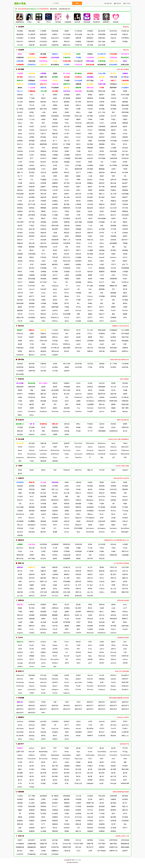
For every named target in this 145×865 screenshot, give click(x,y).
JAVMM (31, 137)
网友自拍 (20, 615)
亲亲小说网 (66, 592)
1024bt (66, 748)
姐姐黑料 (55, 172)
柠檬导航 (43, 363)
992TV (102, 321)
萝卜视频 (90, 285)
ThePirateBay (90, 755)
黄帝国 (102, 151)
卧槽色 (90, 303)
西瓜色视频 (31, 278)
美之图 (55, 618)
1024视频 (102, 296)
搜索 (77, 3)
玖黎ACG (78, 500)
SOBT (102, 758)
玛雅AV (125, 119)
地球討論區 (113, 347)
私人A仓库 (113, 208)
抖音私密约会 (43, 61)
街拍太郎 (20, 618)
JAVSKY (101, 663)
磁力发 (43, 766)
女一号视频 (66, 144)
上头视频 (113, 147)
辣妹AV (113, 197)
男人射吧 (78, 101)
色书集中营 (66, 567)
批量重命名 (54, 850)
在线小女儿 (43, 84)
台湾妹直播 (19, 61)
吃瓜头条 (113, 544)
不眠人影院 (101, 796)
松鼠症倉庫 (101, 521)
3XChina (31, 261)
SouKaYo (67, 728)
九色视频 (66, 155)
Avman (90, 751)
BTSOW (125, 748)
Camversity (66, 450)
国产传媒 (101, 186)
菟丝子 (55, 762)
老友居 (113, 427)
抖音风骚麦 (66, 581)
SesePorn (113, 321)
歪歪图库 (78, 611)
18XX (31, 123)
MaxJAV (31, 728)
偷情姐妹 (101, 190)
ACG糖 (113, 517)
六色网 (20, 622)
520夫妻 (66, 431)
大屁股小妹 (54, 84)
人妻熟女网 (113, 126)
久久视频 (55, 215)
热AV (43, 123)
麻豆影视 (55, 222)
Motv (43, 285)
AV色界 (31, 126)
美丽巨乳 (125, 225)
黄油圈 (55, 532)
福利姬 (113, 604)
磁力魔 (90, 776)
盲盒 (125, 824)
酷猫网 (55, 169)
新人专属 (113, 193)
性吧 (66, 333)
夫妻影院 (113, 799)
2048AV (55, 80)
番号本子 (101, 732)
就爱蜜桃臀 (113, 278)
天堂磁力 (90, 766)
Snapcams (101, 447)
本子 (55, 528)
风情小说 (113, 578)
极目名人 (43, 165)
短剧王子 (101, 314)
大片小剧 (78, 796)
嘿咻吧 (43, 211)
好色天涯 (101, 383)
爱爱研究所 (66, 208)
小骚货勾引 (19, 84)
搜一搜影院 (54, 796)
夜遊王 (67, 337)
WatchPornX (102, 686)
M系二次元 (55, 489)
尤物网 (43, 300)
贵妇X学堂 (90, 101)
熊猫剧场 (55, 824)
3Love (55, 293)
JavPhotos (66, 633)
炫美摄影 (31, 615)
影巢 (66, 820)
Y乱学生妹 (78, 123)
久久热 (90, 243)
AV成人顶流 (78, 116)
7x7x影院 (67, 80)
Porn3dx (66, 528)
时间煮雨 (101, 390)
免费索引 (43, 116)
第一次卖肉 (66, 73)
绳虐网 (43, 390)
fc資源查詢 (54, 721)
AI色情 (102, 176)
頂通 (125, 493)
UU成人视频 (101, 73)
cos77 (125, 608)
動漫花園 (43, 496)
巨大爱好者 (125, 397)
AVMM (90, 162)
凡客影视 (43, 820)
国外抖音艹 (125, 239)
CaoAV (102, 344)
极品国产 (125, 183)
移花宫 (102, 762)
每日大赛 (66, 126)
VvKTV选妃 (90, 80)
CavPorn (31, 310)
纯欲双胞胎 (78, 91)
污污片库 (20, 45)
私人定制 (20, 101)
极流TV (43, 827)
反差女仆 (90, 229)
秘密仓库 (20, 158)
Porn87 (113, 310)
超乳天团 (78, 193)
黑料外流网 (101, 91)
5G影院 (20, 296)
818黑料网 (78, 551)
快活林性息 (43, 424)
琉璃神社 (113, 521)
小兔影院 (78, 803)
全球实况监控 (125, 840)
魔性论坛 (31, 355)
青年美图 (113, 625)
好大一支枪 (101, 112)
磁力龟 (78, 776)
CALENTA (55, 682)
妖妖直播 (66, 408)
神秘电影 (31, 282)
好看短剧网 (113, 796)
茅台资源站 (101, 827)
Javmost (113, 663)
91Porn (90, 247)
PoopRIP (90, 411)
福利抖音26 (31, 712)
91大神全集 (78, 31)
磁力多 (102, 776)
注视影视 (66, 806)
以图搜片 (55, 34)
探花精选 (90, 73)
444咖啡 (31, 656)
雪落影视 (55, 820)
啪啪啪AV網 (78, 169)
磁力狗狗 (55, 776)
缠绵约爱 (20, 567)
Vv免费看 (43, 31)
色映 (113, 303)
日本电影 (78, 321)
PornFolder (31, 285)
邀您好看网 (66, 347)
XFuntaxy (90, 689)
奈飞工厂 (55, 806)
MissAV (78, 642)
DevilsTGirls (101, 408)
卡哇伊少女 (19, 642)
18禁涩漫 (32, 489)
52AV (125, 344)
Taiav (90, 289)
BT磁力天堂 (78, 783)
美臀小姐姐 (90, 87)
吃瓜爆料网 (54, 544)
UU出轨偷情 (78, 80)
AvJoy (78, 285)
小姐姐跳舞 (125, 555)
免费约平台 (66, 84)
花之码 (67, 739)
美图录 (43, 618)
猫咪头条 (113, 172)
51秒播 (102, 87)
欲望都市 (55, 109)
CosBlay (31, 633)
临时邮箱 (90, 840)
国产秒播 (90, 45)
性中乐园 (125, 208)
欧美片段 (90, 679)
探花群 (32, 112)
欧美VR (78, 675)
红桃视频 (20, 275)
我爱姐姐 (43, 151)
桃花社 (125, 622)
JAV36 (20, 649)
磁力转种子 (31, 840)
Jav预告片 (20, 652)
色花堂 (78, 333)
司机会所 (101, 558)
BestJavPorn (55, 659)
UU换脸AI (90, 31)
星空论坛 (101, 500)
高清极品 (55, 201)
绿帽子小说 (43, 581)
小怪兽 (32, 147)
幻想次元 (125, 521)
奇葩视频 (66, 162)
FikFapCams (102, 443)
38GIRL (102, 310)
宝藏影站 (101, 147)
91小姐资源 (31, 38)
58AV (113, 176)
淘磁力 (20, 769)
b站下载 (54, 843)
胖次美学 (43, 162)
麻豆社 (32, 340)
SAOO (78, 140)
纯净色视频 (101, 140)
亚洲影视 (20, 204)
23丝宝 (20, 289)
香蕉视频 (113, 225)
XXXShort (113, 675)
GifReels (125, 611)
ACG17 (113, 532)
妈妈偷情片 (90, 38)
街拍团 (90, 615)
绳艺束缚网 (54, 390)
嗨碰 (113, 314)
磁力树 (113, 748)
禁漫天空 (90, 493)
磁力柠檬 (43, 773)
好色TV (20, 268)
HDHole (66, 686)
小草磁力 (43, 769)
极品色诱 (90, 208)
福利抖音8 (55, 705)
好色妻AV (55, 732)
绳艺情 (90, 390)
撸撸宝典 (55, 133)
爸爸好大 (20, 239)
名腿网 (78, 401)
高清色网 (43, 239)
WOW (101, 682)
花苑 (113, 247)
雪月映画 (101, 625)
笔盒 (125, 247)
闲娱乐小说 (113, 571)
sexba (43, 176)
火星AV (113, 169)
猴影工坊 (78, 831)
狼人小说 (113, 588)
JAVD (101, 725)
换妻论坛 (31, 330)
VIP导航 (101, 367)
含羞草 (43, 307)
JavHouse (32, 725)
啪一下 (55, 140)
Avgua (32, 321)
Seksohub (55, 679)
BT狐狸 (55, 783)
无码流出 (90, 54)
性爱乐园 (66, 225)
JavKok (43, 649)
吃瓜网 (90, 544)
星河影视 (31, 813)
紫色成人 (43, 317)
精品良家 (20, 604)
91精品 (113, 119)
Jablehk (54, 633)
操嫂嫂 (78, 176)
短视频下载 (43, 843)
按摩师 (90, 190)
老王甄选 (66, 608)
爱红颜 (90, 622)
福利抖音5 (20, 705)
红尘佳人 (55, 211)
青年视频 (90, 169)
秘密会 (32, 588)
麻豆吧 (55, 300)
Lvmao (43, 293)
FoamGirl (55, 625)
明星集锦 (101, 679)
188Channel (55, 351)
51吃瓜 (20, 551)
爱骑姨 (90, 94)
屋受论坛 (55, 337)
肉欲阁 (43, 567)
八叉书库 (31, 592)
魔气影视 (125, 796)
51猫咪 (102, 119)
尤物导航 (101, 363)
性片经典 (78, 208)
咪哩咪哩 (78, 236)
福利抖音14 (125, 705)
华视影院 (31, 820)
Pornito (66, 682)
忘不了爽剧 (31, 796)
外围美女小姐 (113, 61)
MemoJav (102, 656)
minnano (78, 728)
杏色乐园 (90, 137)
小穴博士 (66, 133)
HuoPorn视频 (125, 94)
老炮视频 (101, 250)
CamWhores (43, 457)
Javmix (43, 663)
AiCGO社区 (113, 489)
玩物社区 (90, 394)
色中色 (78, 330)
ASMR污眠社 (113, 401)
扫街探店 (113, 424)
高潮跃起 (113, 190)
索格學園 (43, 337)
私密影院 (20, 799)
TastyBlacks (90, 401)
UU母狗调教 (101, 34)
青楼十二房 (66, 239)
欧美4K (67, 675)
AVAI (55, 470)
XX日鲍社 (43, 137)
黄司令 (113, 144)
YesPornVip (20, 686)
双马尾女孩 (31, 397)
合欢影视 (101, 116)
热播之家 (78, 824)
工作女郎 (55, 190)
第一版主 (90, 585)
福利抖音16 (31, 709)
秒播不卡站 (43, 77)
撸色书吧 (43, 578)
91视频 (102, 278)
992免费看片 (43, 57)
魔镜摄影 (55, 615)
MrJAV (55, 656)
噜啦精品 (101, 340)
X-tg (78, 408)
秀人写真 (31, 608)
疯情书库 (78, 581)
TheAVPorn (125, 282)
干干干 (32, 239)
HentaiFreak (90, 532)
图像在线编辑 (125, 847)
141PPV (101, 728)
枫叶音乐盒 (19, 558)
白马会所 (66, 190)
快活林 (102, 427)
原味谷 (78, 386)
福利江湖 (31, 351)
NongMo (101, 629)
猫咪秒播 (78, 87)
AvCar (90, 344)
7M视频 (125, 243)
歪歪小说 (125, 571)
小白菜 (67, 165)
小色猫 (55, 261)
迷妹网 (78, 54)
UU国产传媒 (101, 84)
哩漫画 (102, 482)
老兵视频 (101, 109)
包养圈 (55, 434)
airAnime (101, 532)
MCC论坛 (55, 344)
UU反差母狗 (90, 57)
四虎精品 (31, 208)
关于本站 (127, 3)
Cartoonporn (90, 528)
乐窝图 (43, 608)
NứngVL (78, 618)
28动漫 (78, 489)
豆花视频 (66, 271)
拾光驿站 (113, 367)
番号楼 (90, 762)
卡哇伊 (102, 236)
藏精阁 (113, 404)
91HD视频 (43, 268)
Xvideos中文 (20, 675)
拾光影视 (78, 813)
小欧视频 (43, 303)
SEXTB (31, 659)
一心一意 (113, 232)
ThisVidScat (32, 411)
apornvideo (78, 682)
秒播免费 (31, 186)
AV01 (78, 649)
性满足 (90, 236)
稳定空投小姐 (32, 57)
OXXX (31, 293)
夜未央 (90, 261)
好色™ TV (125, 264)
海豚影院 (66, 803)
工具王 (78, 850)
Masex (90, 652)
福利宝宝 (78, 232)
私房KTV (66, 250)
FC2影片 (125, 728)
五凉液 (55, 165)
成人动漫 (43, 482)
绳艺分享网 (66, 390)
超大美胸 (101, 229)
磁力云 (32, 773)
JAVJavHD (31, 663)
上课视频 (55, 155)
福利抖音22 (101, 709)
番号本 (55, 735)
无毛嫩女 (125, 41)
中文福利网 (125, 363)
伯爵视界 (125, 137)
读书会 (55, 588)
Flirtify (20, 454)
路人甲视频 (113, 165)
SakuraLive (101, 450)
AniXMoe (43, 500)
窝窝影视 (125, 211)
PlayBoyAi (67, 470)
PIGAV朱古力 (55, 317)
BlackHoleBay (43, 751)
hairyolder (43, 686)
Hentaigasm (102, 528)
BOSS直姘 (43, 190)
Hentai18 (20, 532)
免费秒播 (78, 84)
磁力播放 (113, 803)
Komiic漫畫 (19, 507)
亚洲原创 (113, 239)
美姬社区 (90, 271)
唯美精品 (20, 208)
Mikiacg (90, 514)
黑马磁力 (66, 769)
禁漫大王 (78, 493)
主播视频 (43, 271)
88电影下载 (90, 803)
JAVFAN (125, 663)
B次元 (101, 514)
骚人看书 (113, 574)
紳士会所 (43, 493)
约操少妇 (113, 38)
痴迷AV (125, 126)
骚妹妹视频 (125, 105)
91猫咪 (90, 119)
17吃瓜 (113, 548)
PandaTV (43, 158)
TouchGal (43, 525)
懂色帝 (113, 642)
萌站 (78, 496)
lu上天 (78, 130)
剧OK (113, 813)
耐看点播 (20, 824)
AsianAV (101, 257)
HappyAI (125, 470)
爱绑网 (20, 390)
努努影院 (90, 824)
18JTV (43, 254)
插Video (90, 282)
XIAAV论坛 (20, 333)
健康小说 (125, 578)
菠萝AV (125, 236)
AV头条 (55, 137)
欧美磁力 (66, 721)
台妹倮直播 (31, 73)
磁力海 (102, 748)
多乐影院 (66, 810)
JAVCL (78, 663)
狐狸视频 (125, 250)
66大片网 (90, 813)
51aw (31, 551)
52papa (55, 645)
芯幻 (43, 517)
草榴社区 (43, 333)
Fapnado (31, 682)
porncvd (31, 289)
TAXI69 (31, 693)
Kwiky (66, 679)
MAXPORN (125, 682)
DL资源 (90, 383)
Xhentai (90, 675)
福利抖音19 (66, 709)
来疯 (101, 457)
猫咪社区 (31, 625)
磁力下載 (55, 766)
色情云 (55, 296)
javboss (31, 748)
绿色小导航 (77, 860)
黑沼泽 (20, 408)
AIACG (78, 514)
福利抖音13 (113, 705)
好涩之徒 (31, 133)
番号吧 (43, 735)
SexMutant (125, 686)
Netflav (101, 652)
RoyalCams (113, 454)
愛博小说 (78, 592)
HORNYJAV (125, 656)
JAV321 (78, 725)
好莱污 (78, 190)
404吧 (113, 585)
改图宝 (32, 850)
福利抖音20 (78, 709)
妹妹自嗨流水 (102, 57)
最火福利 (101, 197)
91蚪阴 (43, 702)
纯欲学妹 (20, 236)
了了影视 (31, 98)
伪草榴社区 (113, 351)
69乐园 (78, 431)
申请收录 (118, 3)
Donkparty (101, 689)
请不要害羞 (66, 622)
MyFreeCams (31, 457)
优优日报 (43, 732)
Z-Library (101, 840)
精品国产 (20, 330)
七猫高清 (31, 183)
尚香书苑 (66, 588)
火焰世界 (113, 137)
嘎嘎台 (20, 415)
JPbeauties (90, 633)
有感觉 (55, 98)
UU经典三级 (125, 31)
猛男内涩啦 (90, 123)
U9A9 (125, 758)
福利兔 (43, 625)
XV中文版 (43, 675)
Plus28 (20, 337)
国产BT (31, 762)
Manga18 (78, 525)
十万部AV (113, 162)
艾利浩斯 (113, 592)
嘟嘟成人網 (113, 285)
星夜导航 (31, 367)
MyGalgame (31, 525)
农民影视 (113, 820)
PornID (78, 686)
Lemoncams (78, 454)
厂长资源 (101, 813)
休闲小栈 (90, 347)
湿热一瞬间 (125, 408)
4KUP (78, 629)
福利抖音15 (19, 709)
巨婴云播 (101, 351)
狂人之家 (20, 595)
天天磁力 (31, 769)
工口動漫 (55, 507)
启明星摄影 (43, 615)
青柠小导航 (66, 363)
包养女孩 (66, 424)
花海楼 (67, 112)
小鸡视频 (90, 250)
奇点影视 (55, 813)
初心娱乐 (43, 558)
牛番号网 (113, 732)
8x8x (101, 293)
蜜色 (101, 303)
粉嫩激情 (55, 183)
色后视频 (43, 275)
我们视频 (90, 144)
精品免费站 (90, 91)
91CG (78, 296)
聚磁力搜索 (125, 769)
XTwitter (32, 314)
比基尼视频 (125, 193)
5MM (78, 314)
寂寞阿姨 (66, 222)
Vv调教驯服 (31, 91)
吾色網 (125, 254)
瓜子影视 (113, 827)
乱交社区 (43, 126)
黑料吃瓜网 (19, 555)
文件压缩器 (43, 854)
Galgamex (78, 517)
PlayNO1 (31, 337)
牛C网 (78, 215)
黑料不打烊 (125, 551)
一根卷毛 (113, 155)
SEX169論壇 (125, 333)
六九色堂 (55, 330)
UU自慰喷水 (125, 87)
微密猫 (78, 558)
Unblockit (20, 758)
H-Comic (66, 525)
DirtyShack (43, 411)
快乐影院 (31, 799)
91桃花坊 (90, 424)
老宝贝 (90, 151)
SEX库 (32, 176)
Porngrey (113, 689)
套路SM (55, 41)
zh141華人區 (55, 347)
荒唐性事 (31, 574)
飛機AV (125, 285)
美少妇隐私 (90, 84)
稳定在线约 (43, 45)
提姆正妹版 (125, 625)
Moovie (55, 827)
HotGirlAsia (43, 629)
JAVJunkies (20, 728)
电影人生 (125, 806)
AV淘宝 (55, 250)
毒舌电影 (113, 817)
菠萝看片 (125, 296)
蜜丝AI (43, 470)
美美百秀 (55, 443)
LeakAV (66, 310)
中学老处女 (113, 84)
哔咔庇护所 (90, 521)
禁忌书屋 (90, 595)
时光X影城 (66, 218)
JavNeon (20, 666)
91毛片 (102, 123)
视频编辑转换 (32, 847)
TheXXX (31, 130)
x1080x (113, 333)
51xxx (66, 179)
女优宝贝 (43, 642)
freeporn (31, 686)
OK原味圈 (67, 386)
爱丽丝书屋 (125, 592)
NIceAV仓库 (113, 31)
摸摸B (66, 176)
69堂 (66, 247)
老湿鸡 (67, 236)
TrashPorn (78, 411)
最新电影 (66, 799)
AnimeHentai (20, 514)
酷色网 (113, 101)
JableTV (113, 649)
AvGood (31, 739)
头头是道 (31, 232)
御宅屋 (125, 581)
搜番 (125, 762)
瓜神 (90, 555)
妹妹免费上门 (20, 424)
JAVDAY (43, 310)
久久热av (55, 179)
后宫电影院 (31, 317)
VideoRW (43, 289)
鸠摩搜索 (66, 840)
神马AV (125, 218)
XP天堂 (78, 307)
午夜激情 (43, 201)
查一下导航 (113, 363)
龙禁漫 (90, 525)
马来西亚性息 (113, 431)
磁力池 (20, 766)
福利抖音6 (32, 705)
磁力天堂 (78, 773)
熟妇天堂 (43, 243)
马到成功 (20, 232)
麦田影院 (113, 810)
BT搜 (66, 783)
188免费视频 (125, 268)
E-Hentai (113, 496)
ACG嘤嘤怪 (31, 521)
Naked (20, 450)
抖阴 (55, 702)
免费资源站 (101, 38)
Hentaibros (113, 528)
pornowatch (32, 689)
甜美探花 (31, 236)
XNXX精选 (32, 675)
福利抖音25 (19, 712)
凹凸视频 (125, 300)
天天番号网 (125, 732)
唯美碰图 (43, 611)
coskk (113, 608)
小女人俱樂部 (125, 330)
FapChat (31, 450)
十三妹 (90, 225)
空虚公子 (43, 133)
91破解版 (43, 179)
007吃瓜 (55, 555)
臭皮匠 (20, 105)
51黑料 (43, 551)
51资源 (20, 762)
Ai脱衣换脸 (55, 31)
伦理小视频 (78, 222)
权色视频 (31, 197)
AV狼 (43, 344)
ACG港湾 (125, 517)
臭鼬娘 (113, 408)
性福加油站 (54, 243)
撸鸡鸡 (113, 41)
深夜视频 (43, 222)
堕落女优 (66, 41)
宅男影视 (55, 810)
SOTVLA (90, 810)
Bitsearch (55, 758)
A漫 (113, 503)
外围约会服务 (90, 61)
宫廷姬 (78, 211)
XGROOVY (125, 679)
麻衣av (67, 137)
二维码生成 (66, 850)
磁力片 (78, 780)
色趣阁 (55, 571)
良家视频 (66, 94)
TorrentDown (31, 758)
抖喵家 (55, 496)
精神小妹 (20, 702)
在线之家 (90, 817)
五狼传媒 (125, 204)
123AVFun (32, 702)
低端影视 (31, 831)
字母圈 (125, 390)
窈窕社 (20, 629)
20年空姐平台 (125, 54)
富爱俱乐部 (125, 427)
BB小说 (20, 571)
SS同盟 (90, 496)
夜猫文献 (101, 571)
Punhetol (113, 633)
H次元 (31, 496)
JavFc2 (101, 649)
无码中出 (101, 215)
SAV (66, 659)
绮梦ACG (66, 500)
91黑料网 (67, 551)
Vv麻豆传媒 (31, 61)
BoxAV (32, 645)
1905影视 (78, 799)
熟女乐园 (55, 162)
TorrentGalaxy (101, 751)
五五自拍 (31, 151)
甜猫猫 (20, 608)
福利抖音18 (54, 709)
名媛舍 (67, 482)
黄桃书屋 (20, 592)
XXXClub (43, 755)
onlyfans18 (43, 130)
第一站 (102, 585)
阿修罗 (102, 165)
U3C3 (113, 758)
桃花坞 (43, 98)
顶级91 (78, 186)
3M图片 (113, 611)
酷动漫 (90, 489)
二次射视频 (66, 158)
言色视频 (101, 222)
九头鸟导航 (78, 367)
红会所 (32, 155)
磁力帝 (43, 748)
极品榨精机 (19, 34)
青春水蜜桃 (78, 158)
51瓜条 (125, 548)
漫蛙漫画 (31, 510)
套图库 (32, 611)
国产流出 (113, 73)
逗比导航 (43, 370)
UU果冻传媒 (101, 61)
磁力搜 (78, 748)
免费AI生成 (90, 611)
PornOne (78, 689)
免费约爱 (78, 38)
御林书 (113, 581)
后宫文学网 (125, 567)
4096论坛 (67, 330)
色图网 (67, 611)
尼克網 (32, 347)
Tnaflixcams (125, 450)
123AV (78, 645)
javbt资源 (43, 721)
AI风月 (113, 470)
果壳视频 (101, 98)
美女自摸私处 (55, 64)
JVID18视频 (101, 158)
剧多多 (32, 824)
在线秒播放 (90, 77)
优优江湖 (31, 732)
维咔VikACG (55, 500)
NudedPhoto (102, 633)
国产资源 (66, 183)
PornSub (125, 310)
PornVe (55, 693)
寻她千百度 (125, 337)
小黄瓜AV (102, 208)
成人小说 (90, 592)
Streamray (90, 450)
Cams (43, 447)
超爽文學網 (54, 592)
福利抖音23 (113, 709)
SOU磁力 (125, 766)
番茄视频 (31, 247)
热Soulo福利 (20, 374)
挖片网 (90, 799)
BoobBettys (78, 397)
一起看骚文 (54, 574)
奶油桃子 (66, 147)
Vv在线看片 (19, 38)
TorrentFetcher (125, 755)
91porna (90, 296)
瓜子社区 (78, 271)
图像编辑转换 (125, 843)
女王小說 (113, 386)
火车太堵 (66, 817)
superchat (113, 450)
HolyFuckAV (66, 261)
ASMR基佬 (125, 401)
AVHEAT (90, 732)
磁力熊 (102, 803)
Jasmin (90, 447)
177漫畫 (90, 503)
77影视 (125, 169)
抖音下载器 (101, 843)
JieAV (113, 344)
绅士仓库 (55, 493)
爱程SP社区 (101, 394)
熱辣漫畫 (78, 503)
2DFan (55, 525)
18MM (78, 179)
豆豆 (113, 289)
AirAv (125, 642)
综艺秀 (113, 824)
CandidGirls (113, 397)
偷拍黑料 (90, 126)
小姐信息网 (113, 34)
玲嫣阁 (125, 482)
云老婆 (102, 264)
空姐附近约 (125, 84)
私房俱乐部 (19, 355)
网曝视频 (43, 208)
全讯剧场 (90, 796)
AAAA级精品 (55, 116)
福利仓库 (43, 236)
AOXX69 (78, 652)
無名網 (78, 337)
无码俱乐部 (125, 158)
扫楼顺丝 (66, 383)
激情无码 (55, 126)
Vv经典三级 (43, 64)
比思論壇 (55, 355)
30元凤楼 (32, 427)
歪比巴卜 (101, 820)
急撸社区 (90, 351)
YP (67, 285)
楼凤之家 (55, 424)
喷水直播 (31, 443)
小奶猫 (55, 232)
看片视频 (90, 254)
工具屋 (90, 850)
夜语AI (32, 470)
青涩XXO (55, 144)
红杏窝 (20, 126)
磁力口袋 (113, 776)
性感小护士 (19, 41)
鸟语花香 (125, 229)
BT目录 (90, 748)
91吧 (101, 201)
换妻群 (67, 31)
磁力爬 (43, 780)
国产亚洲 (31, 211)
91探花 (31, 225)
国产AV (66, 201)
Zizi (66, 652)
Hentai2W (102, 510)
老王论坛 (43, 355)
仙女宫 (78, 344)
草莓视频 (113, 236)
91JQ (90, 268)
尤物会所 (55, 236)
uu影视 (67, 275)
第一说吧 (66, 578)
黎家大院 (43, 394)
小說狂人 (101, 592)
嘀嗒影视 (43, 810)
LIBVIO (43, 817)
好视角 (20, 397)
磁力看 (32, 766)
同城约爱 (31, 45)
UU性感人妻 (78, 64)
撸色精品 (43, 155)
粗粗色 (55, 112)
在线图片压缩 (113, 847)
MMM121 (125, 618)
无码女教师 (125, 215)
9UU (101, 300)
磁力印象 (55, 840)
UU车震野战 (125, 38)
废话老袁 (31, 735)
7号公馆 (31, 105)
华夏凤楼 (55, 427)
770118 (66, 130)
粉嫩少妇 (101, 204)
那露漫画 (125, 489)
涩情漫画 (113, 486)
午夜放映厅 (78, 261)
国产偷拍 (20, 77)
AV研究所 (102, 155)
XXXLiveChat (90, 443)
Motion (43, 656)
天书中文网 (43, 592)
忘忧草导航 (78, 363)
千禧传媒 (55, 340)
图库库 (55, 604)
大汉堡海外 (125, 140)
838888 (90, 780)
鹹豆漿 (32, 404)
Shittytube (55, 411)
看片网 (125, 289)
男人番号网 (19, 735)
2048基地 (102, 333)
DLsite (32, 500)
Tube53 (20, 285)
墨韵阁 (102, 567)
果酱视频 (101, 144)
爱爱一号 (20, 172)
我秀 (20, 461)
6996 (90, 293)
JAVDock (113, 659)
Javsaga (20, 663)
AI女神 (55, 61)
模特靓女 (125, 179)
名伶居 (78, 486)
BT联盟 (31, 787)
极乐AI (20, 473)
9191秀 (20, 321)
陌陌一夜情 (125, 155)
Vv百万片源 (113, 77)
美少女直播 (78, 34)
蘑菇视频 (20, 310)
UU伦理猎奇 (43, 80)
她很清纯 (43, 101)
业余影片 (78, 679)
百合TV (78, 172)
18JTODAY (43, 282)
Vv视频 (67, 307)
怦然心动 (55, 101)
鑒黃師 (20, 307)
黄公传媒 (66, 197)
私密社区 (78, 155)
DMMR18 (90, 735)
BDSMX (113, 411)
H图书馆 (66, 595)
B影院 (125, 293)
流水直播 (55, 91)
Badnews (113, 257)
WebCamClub (125, 454)
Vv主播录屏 (31, 34)
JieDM (32, 514)
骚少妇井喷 (101, 31)
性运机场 (20, 119)
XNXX (31, 679)
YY (90, 457)
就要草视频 (54, 307)
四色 (113, 300)
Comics (66, 532)
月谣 (20, 503)
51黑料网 (55, 551)
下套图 (20, 611)
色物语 (43, 119)
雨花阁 (78, 762)
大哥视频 (125, 271)
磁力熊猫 (20, 776)
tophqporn (55, 689)
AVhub (113, 645)
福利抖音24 (125, 709)
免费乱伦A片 (67, 45)
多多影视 (31, 817)
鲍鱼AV (113, 130)
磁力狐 (55, 780)
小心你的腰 (31, 87)
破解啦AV (55, 54)
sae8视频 (78, 275)
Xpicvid (66, 517)
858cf (102, 337)
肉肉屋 (20, 585)
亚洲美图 (90, 625)
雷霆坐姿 (20, 94)
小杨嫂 (90, 112)
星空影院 (113, 250)
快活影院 (113, 337)
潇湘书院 (55, 567)
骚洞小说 (55, 578)
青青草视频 (125, 112)
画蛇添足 (66, 232)
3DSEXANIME (78, 528)
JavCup (20, 725)
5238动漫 (20, 528)
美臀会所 (90, 232)
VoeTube (78, 310)
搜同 (43, 404)
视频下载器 (113, 843)
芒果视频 (78, 293)
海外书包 (125, 588)
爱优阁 (55, 119)
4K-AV (125, 813)
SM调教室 (32, 394)
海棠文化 (31, 595)
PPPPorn (55, 321)
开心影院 (43, 813)
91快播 (20, 183)
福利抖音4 (125, 702)
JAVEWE (90, 659)
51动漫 (67, 489)
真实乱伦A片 (55, 38)
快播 (101, 80)
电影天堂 (125, 810)
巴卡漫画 (125, 507)
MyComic (32, 517)
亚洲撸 (78, 109)
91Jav (90, 649)
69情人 (78, 424)
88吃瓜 (20, 271)
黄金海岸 (55, 197)
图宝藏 (78, 604)
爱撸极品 (90, 183)
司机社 (67, 340)
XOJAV (31, 649)
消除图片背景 (67, 847)
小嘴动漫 (78, 482)
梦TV (31, 158)
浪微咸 (20, 257)
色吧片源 (113, 179)
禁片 (31, 94)
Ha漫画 (90, 482)
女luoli (102, 239)
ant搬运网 (55, 517)
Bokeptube (43, 679)
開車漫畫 (31, 507)
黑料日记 (66, 172)
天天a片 (78, 137)
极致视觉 (66, 101)
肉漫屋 (78, 521)
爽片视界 (66, 204)
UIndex (67, 751)
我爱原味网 (19, 386)
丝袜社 (32, 218)
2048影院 (113, 317)
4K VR (66, 447)
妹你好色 (90, 158)
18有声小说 (113, 567)
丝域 (66, 397)
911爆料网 (90, 551)
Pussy (55, 457)
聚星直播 (43, 461)
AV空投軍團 (66, 314)
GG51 (66, 300)
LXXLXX (19, 314)
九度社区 (101, 424)
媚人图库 (78, 608)
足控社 (67, 401)
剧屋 (20, 827)
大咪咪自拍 (54, 608)
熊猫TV (90, 307)
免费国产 (20, 186)
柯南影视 (101, 824)
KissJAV (66, 656)
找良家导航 (19, 367)
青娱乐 (102, 247)
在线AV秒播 (113, 158)
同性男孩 (125, 383)
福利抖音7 (43, 705)
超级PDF (125, 850)
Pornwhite (90, 686)
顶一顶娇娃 (19, 109)
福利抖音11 (90, 705)
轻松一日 (66, 140)
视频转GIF (43, 847)
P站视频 (78, 57)
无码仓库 (43, 204)
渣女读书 (31, 578)
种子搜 (113, 762)
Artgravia (20, 633)
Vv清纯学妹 (66, 57)
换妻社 (20, 54)
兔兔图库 (43, 604)
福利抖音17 (43, 709)
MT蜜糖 (19, 215)
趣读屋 (43, 588)
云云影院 (55, 799)
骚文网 (43, 574)
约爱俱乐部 (31, 41)
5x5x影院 (67, 64)
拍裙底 (32, 401)
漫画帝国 (78, 507)
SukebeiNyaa (55, 755)
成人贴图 (55, 622)
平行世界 (101, 470)
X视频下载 (90, 843)
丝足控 (78, 383)
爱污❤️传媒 (125, 77)
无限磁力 (78, 766)
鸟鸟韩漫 (43, 503)
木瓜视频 (20, 165)
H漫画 (20, 493)
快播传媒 (55, 186)
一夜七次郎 (43, 91)
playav (55, 289)
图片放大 (20, 850)
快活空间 (78, 197)
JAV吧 (67, 732)
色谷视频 (20, 31)
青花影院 (113, 211)
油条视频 (78, 282)
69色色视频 (19, 193)
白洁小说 (78, 567)
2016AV (101, 232)
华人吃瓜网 (101, 544)
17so (31, 179)
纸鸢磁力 (55, 769)
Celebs (67, 454)
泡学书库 (90, 558)
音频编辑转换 (20, 847)
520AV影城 (66, 243)
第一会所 (90, 330)
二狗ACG (66, 514)
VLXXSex (20, 659)
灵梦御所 (113, 500)
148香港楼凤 (102, 431)
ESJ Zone (55, 595)
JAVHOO (113, 721)
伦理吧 (43, 799)
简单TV (125, 827)
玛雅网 (32, 333)
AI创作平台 (78, 470)
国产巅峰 (90, 116)
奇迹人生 (31, 116)
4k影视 (20, 817)
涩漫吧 (20, 489)
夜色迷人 (90, 179)
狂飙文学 (43, 571)
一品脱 (43, 112)
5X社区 (78, 243)
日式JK (55, 629)
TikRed (125, 443)
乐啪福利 (125, 116)
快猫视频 (31, 303)
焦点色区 (20, 112)
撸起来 (102, 133)
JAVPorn (101, 659)
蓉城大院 (55, 394)
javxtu (125, 604)
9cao (55, 282)
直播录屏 (66, 443)
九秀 (113, 457)
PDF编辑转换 (32, 854)
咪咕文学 (90, 571)
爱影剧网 (55, 831)
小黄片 (20, 218)
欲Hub (78, 247)
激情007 (101, 94)
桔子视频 (78, 165)
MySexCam (125, 447)
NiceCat (113, 510)
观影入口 (101, 193)
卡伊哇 (125, 130)
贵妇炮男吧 (31, 109)
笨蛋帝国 (66, 507)
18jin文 (78, 578)
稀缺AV (125, 222)
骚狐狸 (78, 119)
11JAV (90, 725)
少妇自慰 (90, 204)
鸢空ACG (43, 532)
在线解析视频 (32, 843)
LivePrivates (43, 450)
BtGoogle (113, 783)
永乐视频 (43, 831)
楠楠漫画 (43, 510)
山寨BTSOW (20, 751)
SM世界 (55, 383)
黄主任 (125, 144)
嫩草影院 (55, 264)
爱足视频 (43, 401)
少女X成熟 (125, 109)
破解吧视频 (43, 144)
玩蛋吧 (90, 133)
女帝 (43, 250)
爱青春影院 (66, 796)
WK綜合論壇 (101, 330)
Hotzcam (78, 447)
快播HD (113, 307)
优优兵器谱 (19, 732)
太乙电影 (101, 817)
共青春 (67, 813)
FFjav (43, 728)
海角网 (20, 344)
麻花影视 (101, 806)
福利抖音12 (101, 705)
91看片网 (55, 257)
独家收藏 (113, 186)
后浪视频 (90, 165)
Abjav (90, 656)
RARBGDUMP (125, 783)
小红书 (102, 275)
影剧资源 (90, 827)
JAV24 (67, 663)
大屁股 (20, 401)
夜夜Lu (78, 112)
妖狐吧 (125, 394)
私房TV (90, 317)
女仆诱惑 (90, 193)
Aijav (54, 666)
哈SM (101, 517)
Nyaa (78, 532)
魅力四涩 (78, 218)
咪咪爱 (90, 337)
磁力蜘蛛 (20, 773)
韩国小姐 (90, 239)
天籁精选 (125, 73)
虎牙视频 (113, 109)
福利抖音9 (67, 705)
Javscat (101, 411)
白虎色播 (113, 123)
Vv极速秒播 (125, 80)
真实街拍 (113, 615)
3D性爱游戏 (20, 482)
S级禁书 (90, 574)
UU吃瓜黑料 (113, 54)
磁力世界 (55, 773)
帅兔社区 (31, 434)
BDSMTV (20, 394)
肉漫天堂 (66, 521)
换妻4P (66, 193)
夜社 (20, 250)
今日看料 (125, 544)
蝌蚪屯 (43, 218)
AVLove (90, 257)
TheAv (67, 123)
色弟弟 (20, 133)
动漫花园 (20, 535)
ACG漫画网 (20, 521)
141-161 (90, 431)
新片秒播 (125, 172)
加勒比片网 (19, 317)
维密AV (125, 261)
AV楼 (101, 225)
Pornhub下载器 (78, 843)
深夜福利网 (54, 239)
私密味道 (90, 386)
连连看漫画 (90, 507)
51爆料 (113, 551)
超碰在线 (101, 172)
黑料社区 (43, 314)
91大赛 (90, 548)
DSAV (90, 642)
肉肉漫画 (55, 521)
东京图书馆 (101, 735)
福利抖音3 (113, 702)
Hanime (125, 496)
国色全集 (78, 183)
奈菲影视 (90, 820)
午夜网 (67, 215)
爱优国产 (113, 204)
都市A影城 (31, 215)
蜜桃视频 (101, 289)
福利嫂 (67, 367)
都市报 (32, 165)
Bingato (113, 686)
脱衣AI (125, 61)
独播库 (20, 810)
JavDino (78, 659)
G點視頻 (19, 261)
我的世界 (101, 137)
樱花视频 (101, 268)
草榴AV (55, 94)
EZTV (55, 751)
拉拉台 (32, 415)
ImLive (78, 450)
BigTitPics (90, 397)
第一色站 (113, 222)
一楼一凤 (31, 424)
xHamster (20, 679)
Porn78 (113, 728)
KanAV (43, 296)
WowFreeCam (55, 450)
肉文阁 (43, 585)
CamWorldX (101, 454)
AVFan (20, 739)
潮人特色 (66, 394)
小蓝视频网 (90, 404)
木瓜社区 (43, 434)
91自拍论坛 (54, 333)
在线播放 (78, 264)
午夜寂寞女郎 (67, 54)
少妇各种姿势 (55, 57)
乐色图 (102, 608)
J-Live (67, 457)
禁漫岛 (102, 525)
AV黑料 (125, 162)
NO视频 (20, 831)
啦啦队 (20, 147)
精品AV (20, 225)
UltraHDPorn (125, 675)
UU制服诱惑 (20, 64)
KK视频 (102, 105)
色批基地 (43, 229)
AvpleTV (66, 289)
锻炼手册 (113, 394)
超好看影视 (43, 796)
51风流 (90, 427)
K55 (66, 645)
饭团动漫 (78, 510)
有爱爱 (20, 340)
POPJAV (113, 656)
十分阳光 (20, 796)
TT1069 (19, 404)
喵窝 (66, 496)
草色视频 (20, 98)
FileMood (31, 755)
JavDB (90, 721)
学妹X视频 (125, 165)
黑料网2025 (66, 544)
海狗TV (78, 250)
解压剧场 (55, 147)
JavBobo (55, 310)
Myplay (66, 296)
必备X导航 (125, 367)
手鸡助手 (78, 133)
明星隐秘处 (31, 80)
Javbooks (102, 721)
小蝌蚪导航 (31, 370)
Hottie (32, 629)
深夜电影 (20, 803)
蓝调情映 (20, 140)
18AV (55, 642)
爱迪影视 (20, 820)
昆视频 (55, 105)
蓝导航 (55, 363)
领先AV (20, 116)
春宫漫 (113, 482)
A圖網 (31, 622)
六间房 (32, 461)
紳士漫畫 (31, 493)
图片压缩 (78, 847)
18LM (20, 179)
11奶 (101, 162)
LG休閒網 (43, 347)
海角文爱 (78, 571)
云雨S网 (101, 101)
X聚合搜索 (31, 31)
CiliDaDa (101, 780)
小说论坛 (101, 588)
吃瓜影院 (125, 799)
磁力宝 (125, 776)
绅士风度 (31, 307)
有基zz (102, 243)
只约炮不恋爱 (67, 61)
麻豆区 (43, 762)
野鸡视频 (113, 105)
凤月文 (102, 578)
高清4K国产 (113, 87)
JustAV (55, 247)
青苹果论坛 (66, 344)
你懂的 (113, 254)
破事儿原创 (43, 109)
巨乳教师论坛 (32, 64)
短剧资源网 (31, 806)
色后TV (55, 275)
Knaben (20, 755)
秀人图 (102, 618)
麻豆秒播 (66, 87)
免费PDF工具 (113, 850)
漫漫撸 (67, 510)
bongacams (20, 457)
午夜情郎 (90, 215)
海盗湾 (78, 755)
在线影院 (66, 264)
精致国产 (125, 197)
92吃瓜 (55, 218)
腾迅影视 (90, 98)
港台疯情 (125, 201)
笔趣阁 (32, 585)
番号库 (67, 735)
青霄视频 (31, 140)
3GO (66, 282)
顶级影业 (113, 201)
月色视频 (78, 257)
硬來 (113, 112)
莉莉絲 (113, 94)
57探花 (67, 427)
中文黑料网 (19, 370)
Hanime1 (20, 500)
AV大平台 (55, 314)
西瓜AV (78, 201)
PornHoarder (20, 682)
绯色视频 (55, 123)
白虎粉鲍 (78, 204)
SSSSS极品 (66, 116)
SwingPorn (125, 689)
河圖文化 (78, 588)
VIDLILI (67, 321)
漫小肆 (32, 503)
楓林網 (113, 806)
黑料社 (43, 555)
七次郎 (43, 105)
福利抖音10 (78, 705)
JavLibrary (20, 721)
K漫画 (125, 503)
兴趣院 (90, 140)
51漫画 (102, 503)
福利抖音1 (90, 702)
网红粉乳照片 (125, 57)
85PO (125, 317)
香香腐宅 (113, 493)
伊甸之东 (90, 155)
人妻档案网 (101, 126)
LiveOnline (43, 454)
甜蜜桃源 (31, 101)
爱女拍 (90, 608)
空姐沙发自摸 (90, 64)
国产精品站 (78, 73)
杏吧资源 (113, 296)
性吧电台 (90, 581)
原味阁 (43, 386)
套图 (113, 622)
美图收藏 (31, 618)
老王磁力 (101, 766)
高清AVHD (20, 80)
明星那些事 (113, 555)
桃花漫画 (20, 486)
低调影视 (101, 831)
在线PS (20, 840)
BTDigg (125, 751)
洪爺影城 (125, 347)
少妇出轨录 (31, 544)
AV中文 (66, 293)
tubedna (113, 679)
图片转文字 (90, 847)
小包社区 (101, 581)
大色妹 (67, 762)
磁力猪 (67, 776)
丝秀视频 (43, 73)
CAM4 (55, 447)
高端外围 (43, 87)
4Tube (20, 693)
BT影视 (20, 806)
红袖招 (55, 585)
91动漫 (31, 528)
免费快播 (125, 123)
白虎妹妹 (125, 232)
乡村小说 (31, 581)
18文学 (20, 588)
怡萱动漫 (101, 489)
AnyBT (102, 783)
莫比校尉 (125, 147)
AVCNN (102, 645)
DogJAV (78, 656)
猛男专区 (101, 183)
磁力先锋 (78, 769)
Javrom (31, 666)
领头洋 (78, 144)
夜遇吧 (125, 424)
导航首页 (109, 3)
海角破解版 (125, 340)
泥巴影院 (78, 820)
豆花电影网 (125, 820)
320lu (78, 351)
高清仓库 (78, 254)
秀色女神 (90, 618)
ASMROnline (102, 401)
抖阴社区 (66, 229)
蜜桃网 (90, 275)
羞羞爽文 (66, 574)
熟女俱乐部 (31, 383)
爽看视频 (90, 147)
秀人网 (67, 604)
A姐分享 (78, 555)
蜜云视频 (43, 54)
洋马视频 (55, 675)
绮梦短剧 (43, 806)
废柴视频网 (113, 243)
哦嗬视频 (113, 271)
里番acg (55, 514)
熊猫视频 (101, 285)
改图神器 (101, 847)
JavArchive (125, 725)
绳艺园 (78, 390)
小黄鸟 (67, 702)
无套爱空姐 (54, 45)
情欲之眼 (31, 243)
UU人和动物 (66, 34)
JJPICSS (78, 633)
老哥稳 (67, 434)
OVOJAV (113, 268)
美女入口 (20, 91)
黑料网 (32, 555)
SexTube (125, 151)
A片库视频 (113, 140)
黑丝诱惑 (31, 172)
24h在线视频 (102, 218)
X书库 (31, 571)
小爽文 (20, 581)
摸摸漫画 (43, 521)
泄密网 (55, 73)
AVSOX (43, 739)
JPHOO (125, 721)
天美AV (90, 218)
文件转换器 (54, 854)
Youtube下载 (67, 843)
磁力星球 (66, 773)
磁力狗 (32, 776)
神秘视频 (90, 105)
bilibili (113, 282)
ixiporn (20, 689)
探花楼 (78, 427)
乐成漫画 (20, 510)
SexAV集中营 (102, 54)
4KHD (66, 629)
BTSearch (66, 758)
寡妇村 (55, 193)
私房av (125, 278)
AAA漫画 (31, 486)
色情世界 (66, 370)
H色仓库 (66, 254)
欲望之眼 (43, 140)
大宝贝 (43, 169)
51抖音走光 (78, 77)
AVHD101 (32, 642)
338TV (102, 317)
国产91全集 (31, 204)
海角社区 (113, 340)
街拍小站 (101, 615)
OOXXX (78, 162)
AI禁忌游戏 (55, 482)
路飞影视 (125, 817)
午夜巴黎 (78, 239)
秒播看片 (55, 158)
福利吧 (55, 558)
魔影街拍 (66, 615)
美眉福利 (90, 201)
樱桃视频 (101, 169)
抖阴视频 (78, 229)
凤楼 (43, 431)
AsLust (90, 310)
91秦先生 (43, 225)
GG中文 (125, 257)
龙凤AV (113, 218)
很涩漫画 (125, 486)
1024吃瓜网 (78, 544)
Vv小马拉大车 (78, 61)
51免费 (78, 300)
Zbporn (20, 123)
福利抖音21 (90, 709)
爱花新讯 (113, 735)
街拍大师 (125, 615)
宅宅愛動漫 (90, 510)
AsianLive (113, 447)
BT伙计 (90, 333)
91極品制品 (19, 347)
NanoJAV (32, 751)
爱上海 (125, 431)
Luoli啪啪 (20, 155)
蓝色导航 (20, 363)
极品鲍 (67, 105)
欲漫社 (67, 486)
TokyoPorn (78, 457)
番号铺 (78, 735)
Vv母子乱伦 (66, 91)
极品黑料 (31, 193)
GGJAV (20, 656)
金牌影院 (55, 817)
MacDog (90, 264)
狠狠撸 (113, 133)
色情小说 (90, 578)
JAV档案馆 (78, 732)
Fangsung (55, 285)
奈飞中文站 (78, 817)
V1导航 (90, 367)
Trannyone (90, 408)
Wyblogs (125, 411)
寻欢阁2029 (55, 431)
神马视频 (43, 215)
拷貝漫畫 (43, 507)
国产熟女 (20, 229)
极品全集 (113, 183)
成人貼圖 (43, 622)
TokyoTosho (78, 758)
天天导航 (55, 370)
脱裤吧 (78, 278)
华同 (55, 404)
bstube (125, 133)
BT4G (20, 783)
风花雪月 (125, 500)
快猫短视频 (19, 303)
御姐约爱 (43, 197)
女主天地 (125, 386)
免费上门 (113, 80)
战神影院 (43, 803)
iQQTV (78, 317)
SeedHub (67, 827)
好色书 (102, 574)
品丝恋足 (55, 401)
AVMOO (55, 739)
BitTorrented (43, 758)
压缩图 (43, 850)
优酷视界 (78, 98)
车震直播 (43, 38)
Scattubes (66, 411)
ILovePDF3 (20, 854)
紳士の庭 (66, 493)
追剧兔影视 (90, 806)
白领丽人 (90, 172)
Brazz (43, 689)
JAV (78, 289)
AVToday (125, 645)
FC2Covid (43, 659)
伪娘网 (32, 408)
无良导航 (90, 363)
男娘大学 (43, 408)
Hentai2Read (125, 528)
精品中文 (113, 215)
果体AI (20, 470)
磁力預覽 (43, 840)
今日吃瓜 (101, 555)
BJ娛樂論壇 (113, 330)
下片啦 (32, 344)
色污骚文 (20, 578)
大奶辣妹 (101, 397)
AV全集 (101, 179)
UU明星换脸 (31, 84)
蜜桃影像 (125, 190)
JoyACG (43, 514)
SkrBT (125, 780)
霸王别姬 (31, 144)
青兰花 (113, 390)
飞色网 (78, 151)
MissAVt (31, 268)
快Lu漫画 (43, 486)
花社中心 (20, 144)
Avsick (43, 666)
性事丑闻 (78, 574)
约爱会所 (125, 34)
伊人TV (20, 176)
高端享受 (20, 748)
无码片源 (43, 172)
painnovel (78, 394)
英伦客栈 (20, 434)
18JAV (43, 645)
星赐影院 (101, 271)
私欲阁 (90, 211)
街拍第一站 (78, 615)
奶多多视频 (113, 151)
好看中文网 (43, 340)
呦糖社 (20, 625)
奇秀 (125, 457)
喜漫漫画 (55, 510)
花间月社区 (78, 347)
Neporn (55, 686)
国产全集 (31, 222)
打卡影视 (78, 806)
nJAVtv (66, 649)
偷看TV (101, 799)
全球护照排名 (113, 840)
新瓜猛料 (90, 197)
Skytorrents (101, 755)
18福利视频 (101, 130)
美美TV (90, 300)
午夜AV (101, 261)
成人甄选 (55, 367)
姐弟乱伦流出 (125, 64)
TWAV (43, 321)
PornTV (101, 282)
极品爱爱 (55, 229)
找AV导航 (32, 363)
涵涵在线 (43, 232)
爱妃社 (32, 250)
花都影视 (55, 278)
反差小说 (66, 571)
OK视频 (20, 247)
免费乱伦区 (31, 77)
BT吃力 (20, 787)
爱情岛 (55, 254)
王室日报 (113, 98)
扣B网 (55, 176)
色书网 (20, 574)
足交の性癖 (101, 45)
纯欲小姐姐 (101, 41)
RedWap (90, 682)
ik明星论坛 (125, 351)
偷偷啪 (90, 314)
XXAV (113, 261)
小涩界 (20, 162)
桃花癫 (78, 147)
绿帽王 (67, 109)
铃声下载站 (31, 558)
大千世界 (113, 229)
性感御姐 (78, 41)
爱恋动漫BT (125, 532)
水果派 (102, 642)
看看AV (31, 257)
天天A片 (90, 130)
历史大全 (78, 840)
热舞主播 (43, 443)
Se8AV (67, 119)
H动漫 (43, 528)
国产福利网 (66, 98)
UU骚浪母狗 (20, 57)
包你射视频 (31, 169)
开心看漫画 (101, 507)
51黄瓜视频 (31, 254)
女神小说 (66, 585)
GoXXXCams (55, 454)
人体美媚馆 (90, 340)
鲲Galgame (90, 500)
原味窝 (55, 386)
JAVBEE (43, 725)
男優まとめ (125, 735)
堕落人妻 (43, 193)
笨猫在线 (20, 151)
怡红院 (102, 211)
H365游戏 (32, 532)
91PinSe (125, 275)
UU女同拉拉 (43, 41)
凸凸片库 (113, 116)
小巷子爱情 (19, 222)
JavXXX (54, 649)
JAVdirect (55, 663)
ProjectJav (54, 728)
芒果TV (113, 264)
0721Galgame (90, 517)
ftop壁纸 (90, 629)
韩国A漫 (66, 503)
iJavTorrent (113, 751)
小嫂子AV (20, 293)
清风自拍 (101, 604)
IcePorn (66, 689)
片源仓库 (90, 109)
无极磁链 (66, 766)
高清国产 (66, 186)
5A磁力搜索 (101, 769)
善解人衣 (90, 470)
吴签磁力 (113, 766)
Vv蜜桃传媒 (113, 57)
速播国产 (43, 186)
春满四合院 (78, 595)
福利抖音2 (102, 702)
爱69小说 (125, 585)
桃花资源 (20, 300)
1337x (90, 758)
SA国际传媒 (43, 247)
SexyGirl (125, 629)
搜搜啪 (67, 278)
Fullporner (67, 693)
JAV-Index (113, 725)
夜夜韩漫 (101, 486)
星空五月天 (66, 257)
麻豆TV (31, 296)
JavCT (90, 663)
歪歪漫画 (90, 486)
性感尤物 (101, 622)
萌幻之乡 (20, 525)
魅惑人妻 (31, 229)
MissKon (43, 633)
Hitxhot (113, 629)
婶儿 (66, 169)
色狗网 (67, 151)
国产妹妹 (55, 151)
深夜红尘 (78, 105)
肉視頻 (20, 278)
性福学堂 (125, 574)
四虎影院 (43, 264)
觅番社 (113, 525)
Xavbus (20, 137)
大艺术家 (125, 98)
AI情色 (20, 130)
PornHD (101, 675)
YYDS (43, 147)
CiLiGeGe (113, 780)
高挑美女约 (31, 567)
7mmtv (66, 642)
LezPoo (20, 411)
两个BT (125, 803)
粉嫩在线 (20, 243)
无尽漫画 (55, 486)
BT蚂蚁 (43, 783)
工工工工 (43, 367)
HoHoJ (90, 645)
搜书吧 (90, 588)
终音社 (125, 525)
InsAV (125, 649)
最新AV (90, 186)
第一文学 (78, 585)
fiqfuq (113, 443)
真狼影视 (31, 810)
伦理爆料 (20, 544)
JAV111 (66, 725)
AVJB (31, 264)
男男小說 (101, 404)
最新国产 (125, 186)
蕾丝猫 (43, 397)
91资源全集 (66, 268)
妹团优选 (31, 190)
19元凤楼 (20, 427)
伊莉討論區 (101, 347)
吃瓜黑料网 (43, 544)
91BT (55, 748)
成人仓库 (31, 201)
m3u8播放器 (20, 843)
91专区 (20, 201)
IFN (20, 813)
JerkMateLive (90, 454)
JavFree (125, 659)
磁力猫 (113, 773)
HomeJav (113, 652)
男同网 (113, 383)
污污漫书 (20, 496)
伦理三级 (20, 197)
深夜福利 (78, 225)
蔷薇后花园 (125, 404)
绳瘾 (31, 390)
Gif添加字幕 (55, 847)
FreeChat (32, 447)
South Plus (101, 496)
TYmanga (125, 510)
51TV (20, 264)
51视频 (67, 548)
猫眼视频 (125, 101)
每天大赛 (43, 548)
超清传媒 (55, 208)
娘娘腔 (55, 408)
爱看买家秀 (113, 618)
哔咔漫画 (113, 507)
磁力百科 (101, 773)
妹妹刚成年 (43, 34)
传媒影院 (20, 211)
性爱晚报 (78, 126)
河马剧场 (66, 824)
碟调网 (67, 831)
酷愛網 (125, 314)
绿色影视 (31, 827)
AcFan (125, 514)
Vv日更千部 (78, 45)
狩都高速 (55, 652)
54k (125, 176)
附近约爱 (101, 77)
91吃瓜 (55, 130)
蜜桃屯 (78, 94)
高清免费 (43, 183)
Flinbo (43, 712)
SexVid (113, 682)
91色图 (55, 611)
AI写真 (90, 604)
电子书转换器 (102, 850)
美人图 (67, 618)
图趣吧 (78, 625)
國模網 (67, 625)
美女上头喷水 (43, 383)
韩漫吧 (43, 489)
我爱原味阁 (31, 386)
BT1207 (31, 783)
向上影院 (31, 803)
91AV (55, 268)
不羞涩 (78, 622)
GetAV (20, 645)
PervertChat (78, 443)
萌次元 (113, 514)
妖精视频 (20, 254)
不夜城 (67, 211)
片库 (78, 827)
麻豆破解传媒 (102, 64)
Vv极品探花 (90, 41)
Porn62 (43, 693)
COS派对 (31, 162)
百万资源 (31, 300)
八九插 (90, 176)
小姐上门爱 (90, 34)
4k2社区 (66, 351)
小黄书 (43, 261)
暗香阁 (20, 351)
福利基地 (43, 351)
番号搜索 (55, 77)
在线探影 (55, 204)
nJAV (125, 652)
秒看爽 (125, 91)
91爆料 (102, 551)
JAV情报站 (31, 721)
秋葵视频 (90, 222)
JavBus (78, 721)
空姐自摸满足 (113, 64)
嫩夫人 (102, 611)
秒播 (113, 91)
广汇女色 (31, 119)
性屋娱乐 (78, 340)
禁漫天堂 (31, 482)
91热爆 (31, 271)
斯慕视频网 (101, 386)
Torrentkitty (113, 755)
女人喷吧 (20, 169)
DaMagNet (90, 783)
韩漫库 (55, 503)
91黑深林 (43, 257)
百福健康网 (66, 558)
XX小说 (90, 567)
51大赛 (55, 548)
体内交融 (66, 77)
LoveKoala (31, 604)
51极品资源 (66, 555)
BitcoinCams (32, 454)
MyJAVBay (90, 728)
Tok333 (20, 447)
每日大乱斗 (19, 548)
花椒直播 (55, 461)
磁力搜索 (113, 769)
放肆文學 (43, 595)
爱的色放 (20, 190)
